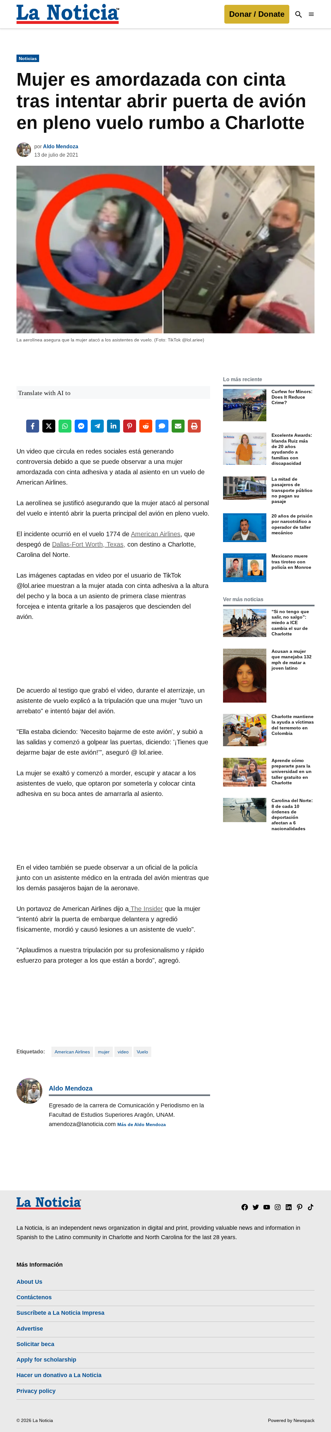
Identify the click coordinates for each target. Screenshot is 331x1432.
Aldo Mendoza (60, 146)
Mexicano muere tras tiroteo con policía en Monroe (291, 561)
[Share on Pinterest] (129, 426)
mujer (104, 1051)
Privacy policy (36, 1391)
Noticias (28, 58)
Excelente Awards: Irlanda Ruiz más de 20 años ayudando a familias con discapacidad (292, 449)
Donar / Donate (256, 14)
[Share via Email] (178, 426)
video (123, 1051)
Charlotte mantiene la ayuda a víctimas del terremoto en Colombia (293, 725)
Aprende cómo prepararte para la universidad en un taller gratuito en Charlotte (292, 771)
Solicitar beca (35, 1344)
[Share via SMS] (161, 426)
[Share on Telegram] (97, 426)
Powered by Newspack (291, 1420)
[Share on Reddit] (145, 426)
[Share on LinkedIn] (113, 426)
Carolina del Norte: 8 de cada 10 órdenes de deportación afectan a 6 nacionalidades (292, 814)
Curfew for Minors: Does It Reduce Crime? (292, 397)
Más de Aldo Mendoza (141, 1124)
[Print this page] (194, 426)
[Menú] (311, 14)
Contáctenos (34, 1297)
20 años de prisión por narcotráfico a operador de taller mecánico (292, 524)
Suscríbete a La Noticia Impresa (60, 1313)
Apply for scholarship (46, 1359)
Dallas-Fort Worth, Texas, (88, 544)
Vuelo (142, 1051)
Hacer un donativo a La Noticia (58, 1375)
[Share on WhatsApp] (65, 426)
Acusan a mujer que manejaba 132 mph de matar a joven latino (292, 660)
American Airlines (155, 534)
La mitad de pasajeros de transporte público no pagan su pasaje (292, 490)
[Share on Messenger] (81, 426)
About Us (29, 1282)
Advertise (29, 1328)
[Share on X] (48, 426)
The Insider (146, 908)
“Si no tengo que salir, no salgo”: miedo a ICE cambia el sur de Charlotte (290, 622)
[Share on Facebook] (32, 426)
